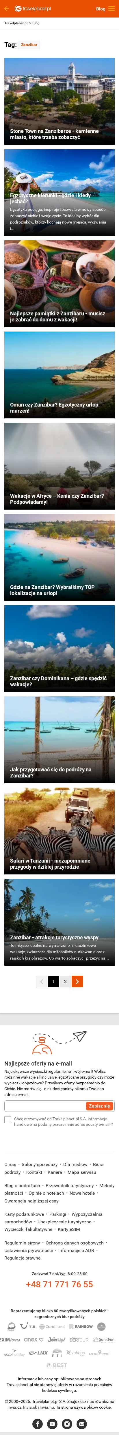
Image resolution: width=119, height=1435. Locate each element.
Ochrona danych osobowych (75, 1243)
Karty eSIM (69, 1229)
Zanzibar (29, 44)
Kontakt (34, 1172)
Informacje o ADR (76, 1250)
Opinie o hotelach (47, 1193)
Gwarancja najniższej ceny (31, 1201)
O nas (10, 1164)
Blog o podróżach (22, 1185)
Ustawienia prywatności (29, 1250)
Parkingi (58, 1214)
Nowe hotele (83, 1193)
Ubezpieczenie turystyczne (65, 1221)
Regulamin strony (22, 1243)
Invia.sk (30, 1407)
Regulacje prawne (22, 1258)
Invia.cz (14, 1407)
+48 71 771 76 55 (59, 1284)
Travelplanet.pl (15, 23)
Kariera (55, 1172)
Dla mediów (76, 1164)
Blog (36, 23)
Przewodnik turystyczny (70, 1185)
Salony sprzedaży (40, 1164)
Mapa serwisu (82, 1172)
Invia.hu (47, 1407)
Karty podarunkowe (24, 1214)
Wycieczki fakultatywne (28, 1229)
